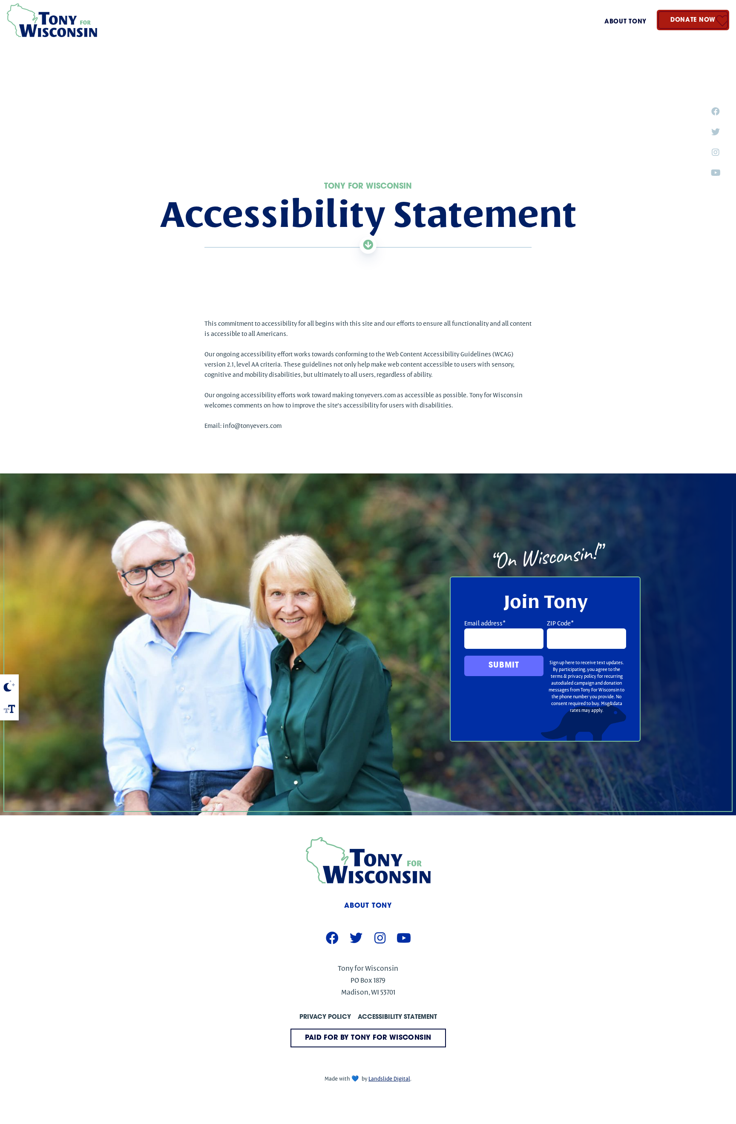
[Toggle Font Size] (9, 708)
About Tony (625, 22)
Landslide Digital (389, 1078)
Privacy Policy (325, 1017)
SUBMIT (504, 666)
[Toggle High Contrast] (9, 685)
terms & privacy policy (573, 676)
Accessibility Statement (397, 1017)
